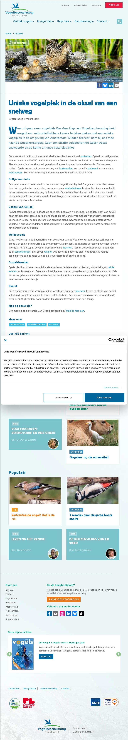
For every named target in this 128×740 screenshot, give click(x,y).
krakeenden (66, 168)
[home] (19, 10)
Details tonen (111, 387)
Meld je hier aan (75, 310)
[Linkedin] (68, 613)
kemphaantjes (23, 251)
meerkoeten (15, 172)
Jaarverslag (11, 607)
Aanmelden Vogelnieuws (64, 599)
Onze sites (14, 688)
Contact (102, 21)
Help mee (63, 21)
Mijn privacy (29, 688)
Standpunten (12, 619)
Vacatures (10, 602)
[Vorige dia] (9, 663)
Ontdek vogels (22, 21)
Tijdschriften (12, 611)
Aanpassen (62, 397)
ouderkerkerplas (36, 324)
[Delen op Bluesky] (105, 85)
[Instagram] (62, 613)
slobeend (93, 168)
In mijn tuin (44, 21)
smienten (86, 156)
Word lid (46, 656)
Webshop (96, 5)
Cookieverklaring (48, 688)
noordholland (17, 324)
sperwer (80, 291)
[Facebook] (49, 613)
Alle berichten (19, 43)
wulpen (48, 251)
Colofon (65, 688)
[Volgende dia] (118, 663)
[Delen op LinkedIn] (111, 85)
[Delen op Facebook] (99, 85)
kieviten (67, 247)
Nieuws (9, 590)
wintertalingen (73, 188)
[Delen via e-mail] (116, 85)
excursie (53, 324)
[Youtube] (55, 613)
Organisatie (11, 598)
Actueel (19, 33)
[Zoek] (120, 21)
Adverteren (11, 615)
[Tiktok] (81, 613)
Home (8, 33)
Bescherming (83, 21)
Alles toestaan (104, 397)
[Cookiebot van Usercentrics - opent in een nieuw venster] (110, 340)
